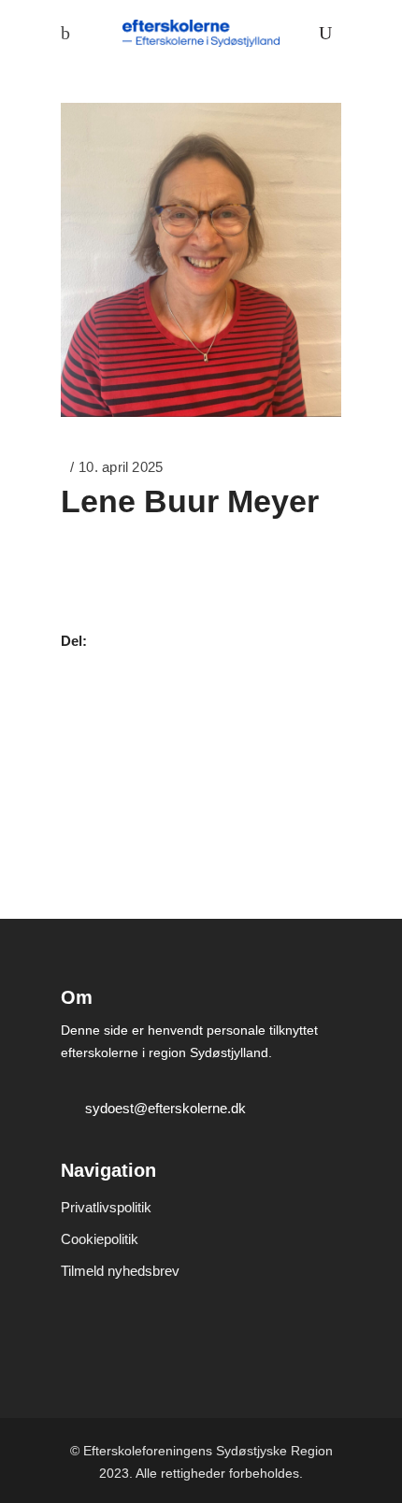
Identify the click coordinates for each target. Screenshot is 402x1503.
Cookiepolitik (99, 1239)
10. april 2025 (121, 467)
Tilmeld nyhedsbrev (120, 1271)
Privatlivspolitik (106, 1207)
